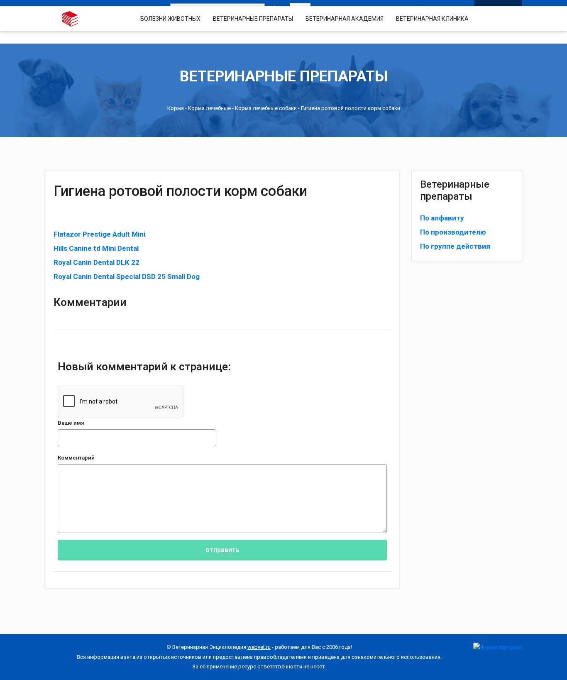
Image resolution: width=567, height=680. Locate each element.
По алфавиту (442, 218)
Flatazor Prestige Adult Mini (99, 234)
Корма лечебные (209, 108)
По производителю (453, 232)
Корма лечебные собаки (266, 108)
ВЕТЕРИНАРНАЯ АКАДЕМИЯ (344, 18)
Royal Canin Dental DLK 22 (96, 262)
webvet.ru (259, 647)
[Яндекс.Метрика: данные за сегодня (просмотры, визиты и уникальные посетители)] (497, 647)
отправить (222, 550)
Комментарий (76, 458)
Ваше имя (71, 423)
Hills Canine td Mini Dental (96, 248)
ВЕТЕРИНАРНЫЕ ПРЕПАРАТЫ (253, 18)
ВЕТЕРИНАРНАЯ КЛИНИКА (432, 18)
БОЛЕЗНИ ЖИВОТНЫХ (170, 18)
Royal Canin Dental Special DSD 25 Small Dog (127, 276)
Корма (175, 108)
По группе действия (455, 246)
